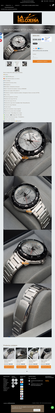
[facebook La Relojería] (16, 380)
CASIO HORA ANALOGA (30, 27)
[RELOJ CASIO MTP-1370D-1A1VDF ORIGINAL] (9, 353)
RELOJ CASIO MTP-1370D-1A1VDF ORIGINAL (8, 361)
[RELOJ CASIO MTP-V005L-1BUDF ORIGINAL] (46, 353)
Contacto (17, 5)
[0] (53, 6)
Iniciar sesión (51, 1)
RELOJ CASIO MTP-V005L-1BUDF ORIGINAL (45, 361)
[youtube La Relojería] (13, 383)
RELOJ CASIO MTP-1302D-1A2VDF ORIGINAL (20, 361)
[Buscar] (50, 5)
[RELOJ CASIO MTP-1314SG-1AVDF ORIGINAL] (33, 353)
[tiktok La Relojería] (16, 383)
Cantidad (34, 54)
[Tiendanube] (9, 403)
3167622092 (33, 378)
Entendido (37, 410)
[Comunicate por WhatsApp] (52, 407)
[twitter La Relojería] (13, 386)
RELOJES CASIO (22, 27)
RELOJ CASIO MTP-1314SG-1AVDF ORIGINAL (33, 361)
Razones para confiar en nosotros (9, 9)
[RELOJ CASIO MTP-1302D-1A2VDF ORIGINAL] (21, 353)
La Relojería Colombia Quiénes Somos (30, 5)
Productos (8, 5)
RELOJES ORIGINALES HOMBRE (12, 27)
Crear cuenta (45, 1)
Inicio (2, 5)
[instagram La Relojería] (13, 380)
